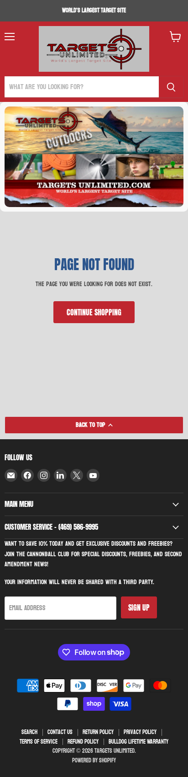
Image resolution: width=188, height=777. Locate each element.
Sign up (139, 607)
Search (29, 732)
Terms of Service (38, 741)
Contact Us (60, 732)
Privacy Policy (140, 732)
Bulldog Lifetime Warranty (138, 741)
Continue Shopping (94, 312)
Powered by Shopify (94, 760)
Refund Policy (83, 741)
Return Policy (98, 732)
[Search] (171, 86)
